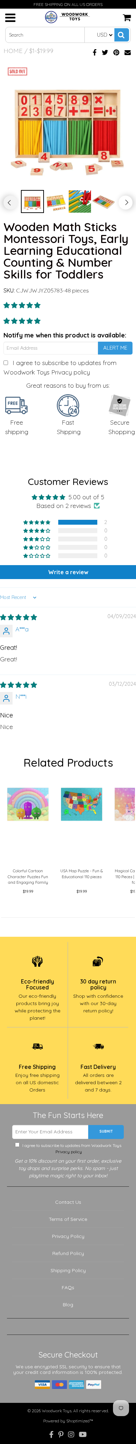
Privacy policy (70, 372)
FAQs (68, 1287)
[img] (18, 617)
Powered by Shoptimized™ (68, 1420)
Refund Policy (68, 1253)
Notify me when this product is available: (64, 335)
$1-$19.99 (41, 51)
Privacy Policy (68, 1236)
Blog (68, 1304)
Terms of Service (68, 1219)
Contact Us (68, 1202)
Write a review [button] (68, 572)
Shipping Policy (68, 1270)
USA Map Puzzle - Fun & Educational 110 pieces (81, 873)
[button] (21, 305)
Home (13, 51)
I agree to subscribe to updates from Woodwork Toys (71, 1148)
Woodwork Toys (56, 1410)
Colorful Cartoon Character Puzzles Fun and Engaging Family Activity (28, 877)
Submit (106, 1131)
